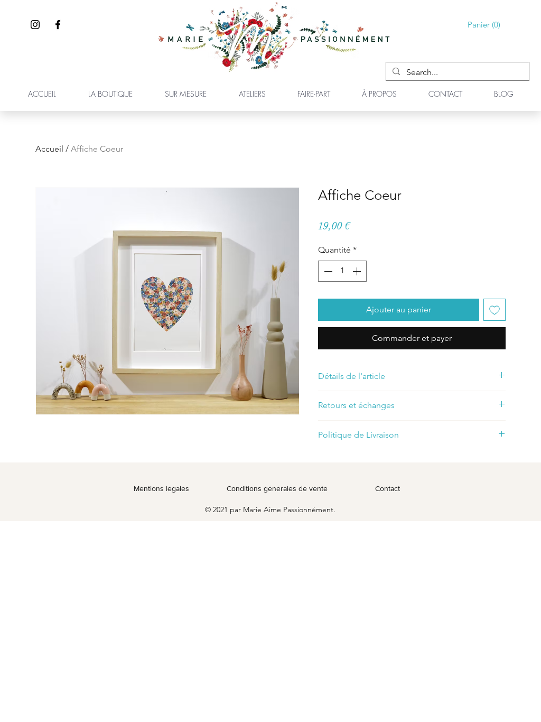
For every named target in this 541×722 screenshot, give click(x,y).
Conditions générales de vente (277, 488)
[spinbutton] (342, 271)
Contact (387, 488)
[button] (486, 25)
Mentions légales (161, 488)
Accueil (49, 149)
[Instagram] (35, 24)
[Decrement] (327, 271)
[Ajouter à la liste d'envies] (494, 310)
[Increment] (357, 271)
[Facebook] (58, 24)
